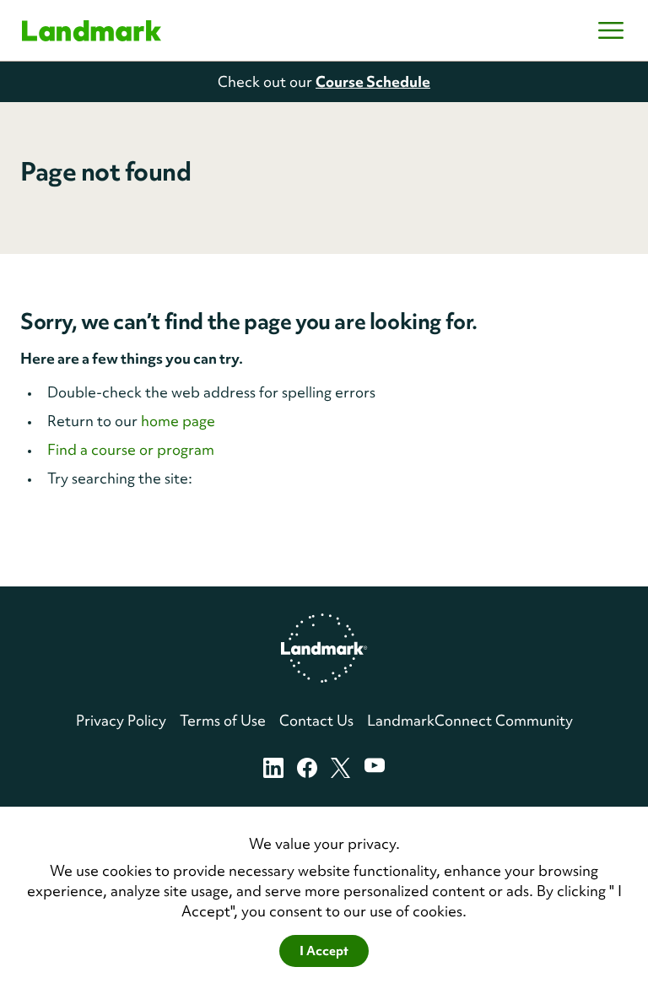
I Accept (324, 951)
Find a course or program (130, 449)
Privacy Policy (121, 720)
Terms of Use (223, 720)
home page (178, 420)
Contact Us (316, 720)
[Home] (91, 30)
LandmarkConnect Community (470, 720)
